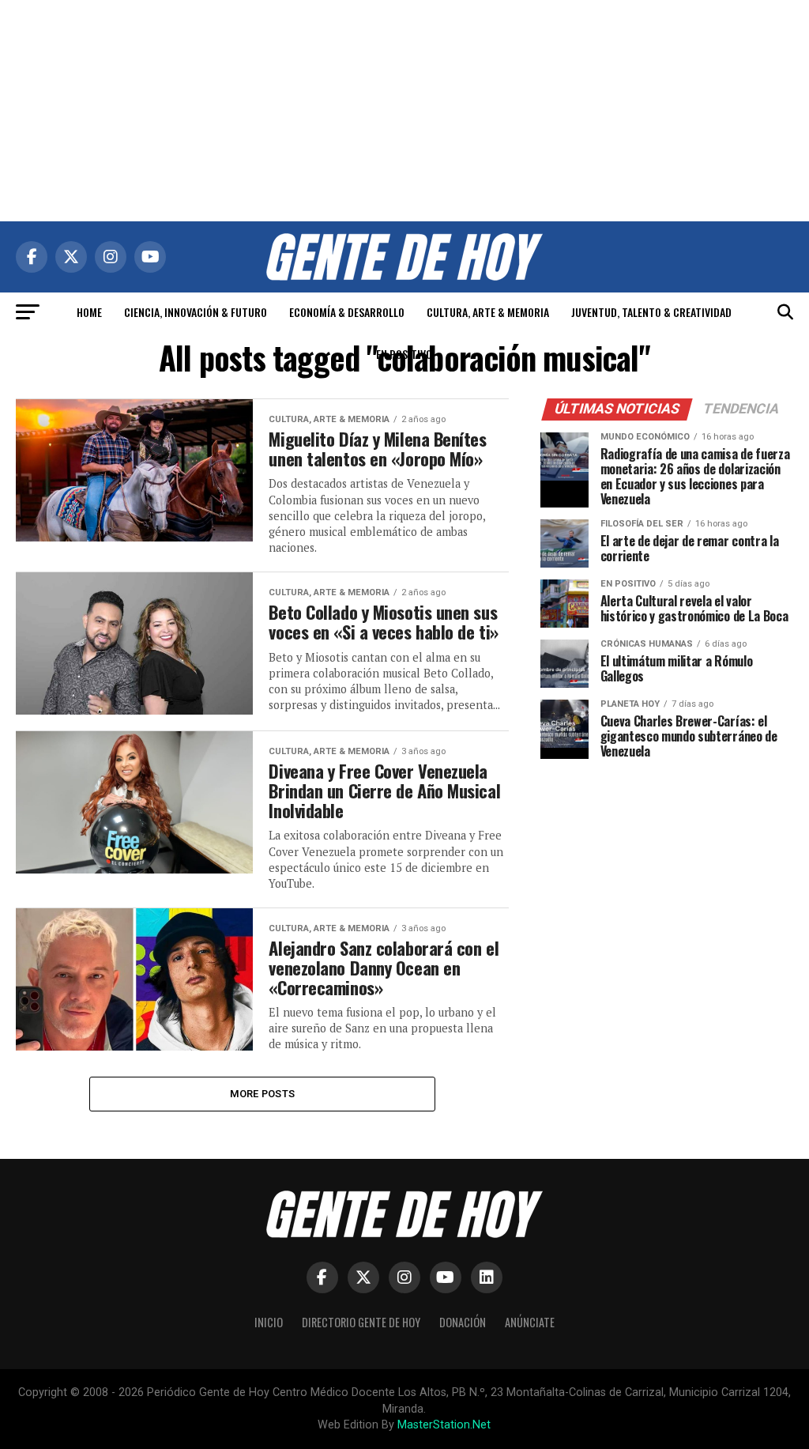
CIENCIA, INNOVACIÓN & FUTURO (195, 312)
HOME (89, 312)
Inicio (268, 1322)
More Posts (262, 1094)
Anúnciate (530, 1322)
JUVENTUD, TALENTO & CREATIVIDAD (651, 312)
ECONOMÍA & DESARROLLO (346, 312)
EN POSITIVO (404, 353)
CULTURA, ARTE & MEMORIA (488, 312)
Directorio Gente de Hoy (361, 1322)
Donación (462, 1322)
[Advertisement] (404, 110)
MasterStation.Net (444, 1425)
